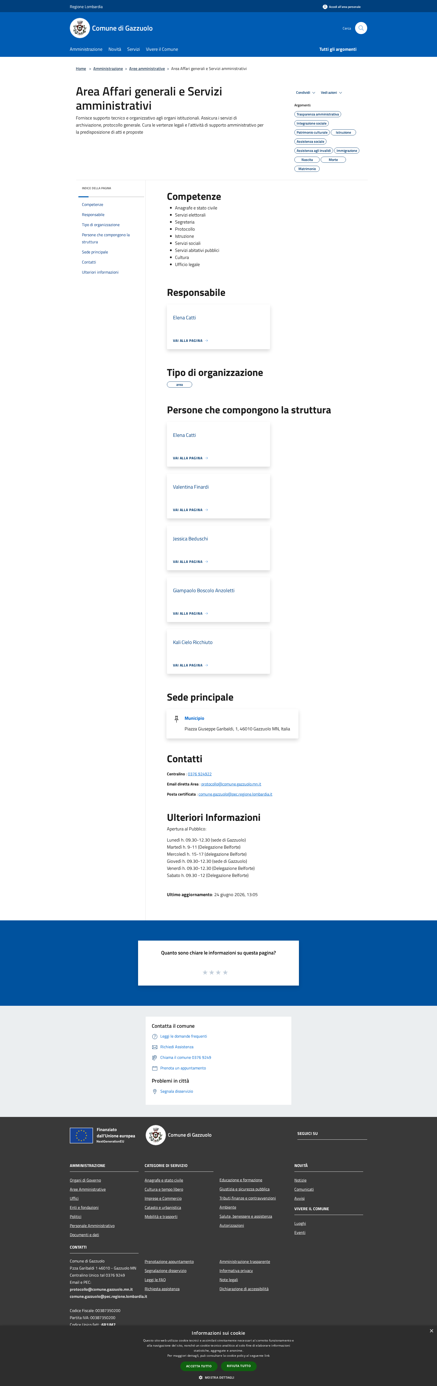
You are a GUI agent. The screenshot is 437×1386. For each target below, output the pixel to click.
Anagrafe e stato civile (164, 1180)
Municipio (194, 718)
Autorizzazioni (232, 1225)
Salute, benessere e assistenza (246, 1216)
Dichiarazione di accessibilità (244, 1289)
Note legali (229, 1280)
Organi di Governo (85, 1180)
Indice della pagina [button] (96, 188)
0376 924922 (200, 774)
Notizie (300, 1180)
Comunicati (304, 1189)
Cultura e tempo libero (164, 1189)
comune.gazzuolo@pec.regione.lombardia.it (235, 794)
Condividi (303, 92)
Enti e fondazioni (84, 1207)
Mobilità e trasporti (161, 1216)
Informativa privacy (236, 1271)
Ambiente (228, 1207)
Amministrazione (108, 68)
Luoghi (300, 1223)
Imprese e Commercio (163, 1198)
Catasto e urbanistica (163, 1207)
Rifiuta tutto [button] (239, 1366)
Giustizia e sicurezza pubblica (245, 1189)
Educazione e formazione (241, 1180)
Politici (75, 1216)
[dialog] (218, 1356)
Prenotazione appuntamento (169, 1261)
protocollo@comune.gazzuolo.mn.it (231, 784)
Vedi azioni (329, 92)
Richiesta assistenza (162, 1289)
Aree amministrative (147, 68)
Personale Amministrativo (92, 1226)
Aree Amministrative (88, 1189)
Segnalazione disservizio (165, 1271)
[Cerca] (361, 28)
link (267, 1355)
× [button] (431, 1331)
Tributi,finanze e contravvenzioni (248, 1198)
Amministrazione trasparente (245, 1261)
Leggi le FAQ (155, 1280)
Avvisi (299, 1198)
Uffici (74, 1198)
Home (81, 68)
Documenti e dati (84, 1235)
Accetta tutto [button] (199, 1366)
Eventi (299, 1232)
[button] (218, 1377)
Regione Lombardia (86, 7)
